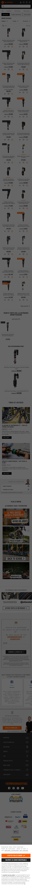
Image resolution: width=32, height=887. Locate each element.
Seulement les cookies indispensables (16, 860)
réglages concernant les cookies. (16, 850)
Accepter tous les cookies (14, 856)
